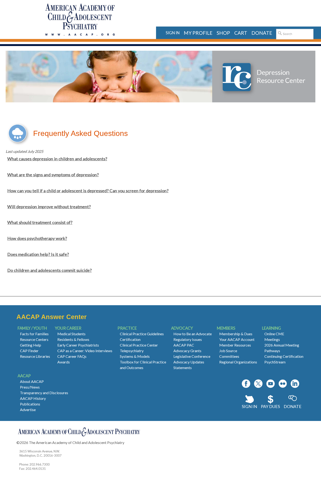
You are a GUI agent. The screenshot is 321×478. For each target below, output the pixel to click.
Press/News (30, 387)
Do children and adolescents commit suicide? (49, 270)
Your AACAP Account (236, 339)
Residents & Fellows (73, 339)
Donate (292, 406)
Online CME (274, 334)
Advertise (28, 409)
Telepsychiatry (132, 350)
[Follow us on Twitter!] (258, 383)
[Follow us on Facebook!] (246, 383)
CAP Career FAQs (71, 356)
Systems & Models (135, 356)
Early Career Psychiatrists (78, 345)
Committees (229, 356)
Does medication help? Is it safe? (38, 254)
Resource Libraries (35, 356)
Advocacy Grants (187, 350)
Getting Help (30, 345)
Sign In (249, 406)
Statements (182, 367)
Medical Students (71, 334)
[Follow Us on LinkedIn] (295, 383)
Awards (63, 362)
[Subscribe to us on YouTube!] (270, 383)
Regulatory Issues (187, 339)
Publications (30, 404)
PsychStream (275, 362)
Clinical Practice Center (139, 345)
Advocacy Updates (188, 362)
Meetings (272, 339)
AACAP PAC (183, 345)
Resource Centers (34, 339)
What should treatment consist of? (39, 222)
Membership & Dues (235, 334)
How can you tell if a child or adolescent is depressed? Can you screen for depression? (87, 190)
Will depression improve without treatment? (49, 206)
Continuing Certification (283, 356)
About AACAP (32, 381)
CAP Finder (29, 350)
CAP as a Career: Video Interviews (84, 350)
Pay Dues (270, 406)
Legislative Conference (191, 356)
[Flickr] (282, 383)
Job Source (228, 350)
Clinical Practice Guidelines (142, 334)
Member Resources (235, 345)
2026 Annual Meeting (281, 345)
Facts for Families (34, 334)
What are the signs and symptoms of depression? (53, 174)
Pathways (272, 350)
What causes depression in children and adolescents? (57, 158)
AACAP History (33, 398)
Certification (130, 339)
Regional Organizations (238, 362)
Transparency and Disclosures (44, 392)
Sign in (173, 32)
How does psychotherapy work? (37, 238)
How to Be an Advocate (192, 334)
